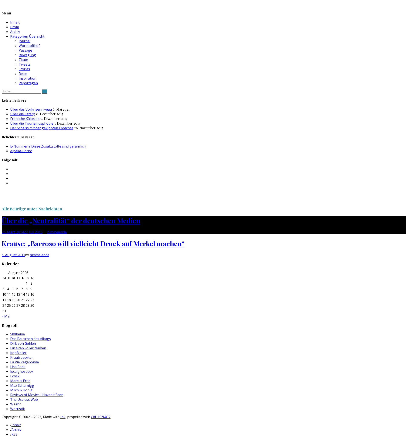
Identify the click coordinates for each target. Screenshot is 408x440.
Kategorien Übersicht (27, 36)
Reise (23, 73)
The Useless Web (24, 399)
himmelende (57, 232)
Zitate (23, 59)
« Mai (6, 316)
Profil (14, 27)
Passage (25, 50)
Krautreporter (21, 357)
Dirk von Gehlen (23, 343)
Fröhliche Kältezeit (25, 118)
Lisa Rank (18, 366)
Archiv (15, 31)
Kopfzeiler (18, 352)
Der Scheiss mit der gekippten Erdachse (41, 128)
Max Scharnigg (22, 385)
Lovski (15, 376)
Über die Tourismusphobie (31, 123)
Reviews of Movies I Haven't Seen (36, 394)
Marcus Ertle (20, 380)
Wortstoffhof (29, 45)
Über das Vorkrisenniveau (31, 109)
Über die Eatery (22, 114)
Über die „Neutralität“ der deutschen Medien (71, 220)
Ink (62, 417)
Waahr (15, 404)
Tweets (24, 64)
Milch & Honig (21, 390)
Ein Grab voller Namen (28, 348)
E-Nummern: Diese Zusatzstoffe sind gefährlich (48, 146)
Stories (24, 69)
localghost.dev (21, 371)
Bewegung (27, 55)
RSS (14, 434)
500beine (17, 334)
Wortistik (17, 408)
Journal (24, 41)
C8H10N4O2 (100, 417)
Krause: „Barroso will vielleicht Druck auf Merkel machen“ (93, 243)
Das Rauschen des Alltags (30, 338)
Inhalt (15, 22)
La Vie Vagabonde (24, 362)
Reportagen (28, 83)
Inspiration (27, 78)
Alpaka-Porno (21, 151)
